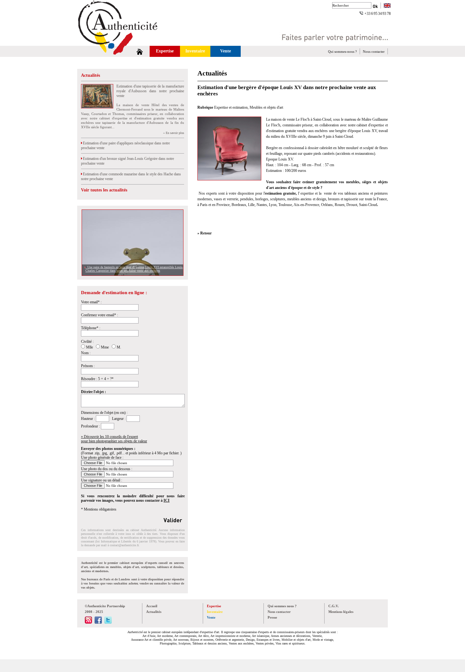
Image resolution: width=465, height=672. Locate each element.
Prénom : (88, 366)
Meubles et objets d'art (266, 107)
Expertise (165, 51)
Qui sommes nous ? (282, 606)
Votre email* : (91, 302)
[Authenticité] (125, 44)
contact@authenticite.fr (124, 545)
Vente (225, 51)
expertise (307, 193)
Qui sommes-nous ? (342, 51)
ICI (167, 500)
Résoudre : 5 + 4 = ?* (97, 379)
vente (328, 193)
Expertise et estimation (231, 107)
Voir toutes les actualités (104, 190)
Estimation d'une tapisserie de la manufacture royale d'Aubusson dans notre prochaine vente (150, 91)
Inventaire (195, 51)
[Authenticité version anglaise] (387, 6)
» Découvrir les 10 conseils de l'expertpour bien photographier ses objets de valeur (114, 438)
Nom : (85, 353)
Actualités (90, 75)
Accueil (151, 606)
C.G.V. (333, 606)
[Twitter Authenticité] (108, 622)
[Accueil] (139, 51)
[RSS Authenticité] (88, 622)
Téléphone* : (90, 328)
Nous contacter (374, 51)
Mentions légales (340, 612)
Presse (272, 617)
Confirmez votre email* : (99, 315)
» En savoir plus (173, 133)
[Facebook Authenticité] (98, 622)
